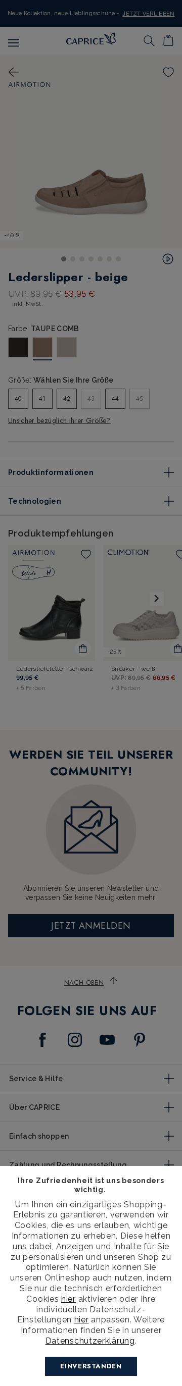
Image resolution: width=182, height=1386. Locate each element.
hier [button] (81, 1319)
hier (68, 1299)
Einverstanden (90, 1366)
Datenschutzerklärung (90, 1341)
